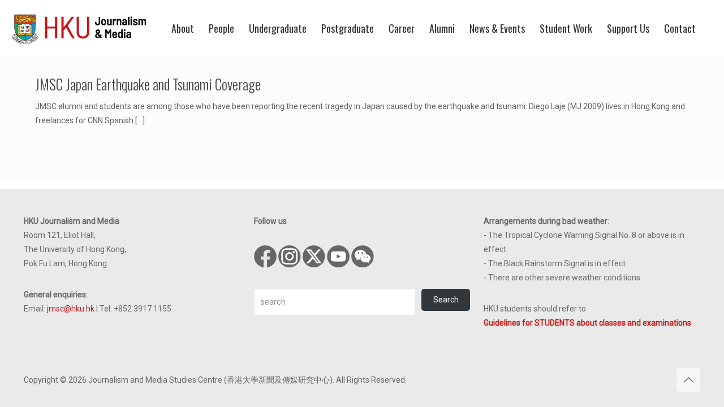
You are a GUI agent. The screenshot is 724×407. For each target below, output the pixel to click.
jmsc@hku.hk (70, 308)
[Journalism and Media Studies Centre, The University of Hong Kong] (79, 28)
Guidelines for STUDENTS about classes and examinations (587, 322)
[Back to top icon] (688, 380)
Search (446, 299)
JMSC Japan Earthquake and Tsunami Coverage (148, 83)
